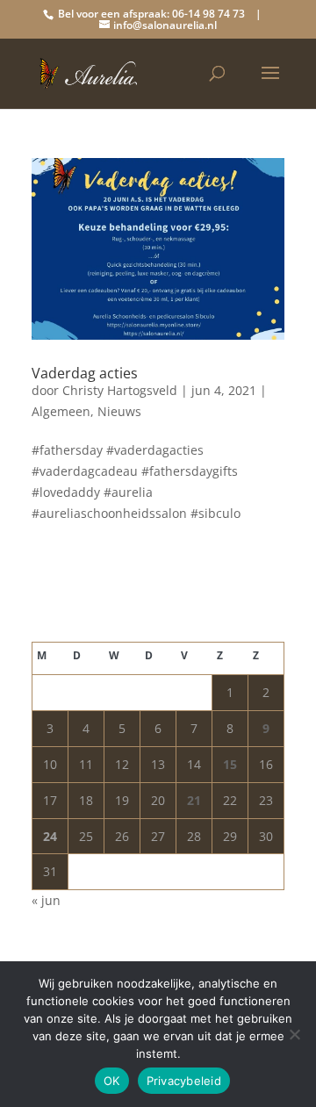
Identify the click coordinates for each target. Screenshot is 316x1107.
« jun (46, 900)
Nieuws (119, 411)
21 (194, 800)
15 (230, 764)
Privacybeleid (184, 1081)
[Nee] (294, 1034)
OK (112, 1081)
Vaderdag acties (85, 373)
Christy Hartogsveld (119, 390)
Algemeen (61, 411)
